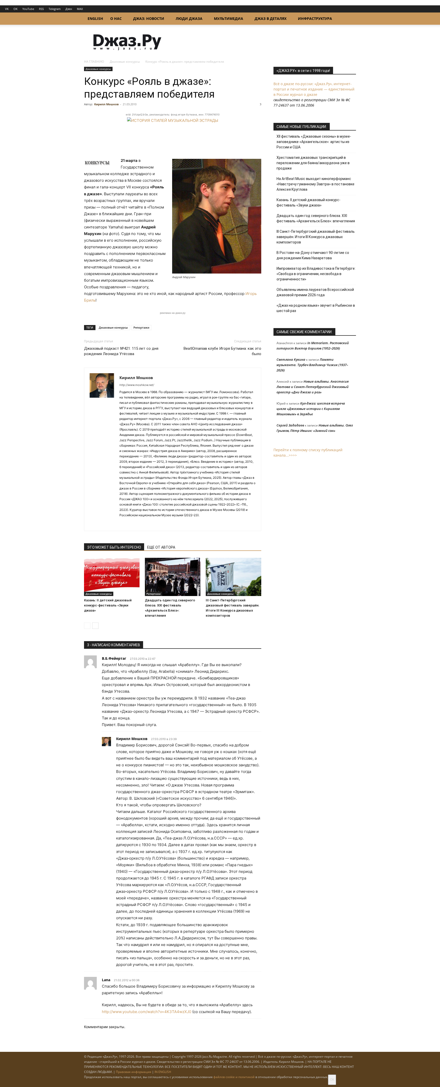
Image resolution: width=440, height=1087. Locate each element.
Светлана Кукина (291, 359)
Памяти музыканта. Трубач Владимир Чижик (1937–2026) (312, 364)
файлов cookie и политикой (234, 1077)
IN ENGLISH (163, 1072)
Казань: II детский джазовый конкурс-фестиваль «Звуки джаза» (108, 605)
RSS (41, 9)
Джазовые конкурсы (125, 61)
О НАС (116, 18)
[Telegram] (123, 524)
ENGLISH (95, 18)
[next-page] (95, 626)
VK (7, 9)
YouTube (28, 9)
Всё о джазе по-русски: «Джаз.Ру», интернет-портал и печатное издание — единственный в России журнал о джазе (313, 89)
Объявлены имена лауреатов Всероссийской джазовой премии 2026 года (315, 292)
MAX (80, 9)
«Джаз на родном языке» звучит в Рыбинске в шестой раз (316, 308)
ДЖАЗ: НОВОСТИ (148, 18)
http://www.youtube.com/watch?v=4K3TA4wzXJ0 (146, 1011)
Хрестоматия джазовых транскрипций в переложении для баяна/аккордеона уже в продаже (313, 163)
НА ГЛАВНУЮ (94, 61)
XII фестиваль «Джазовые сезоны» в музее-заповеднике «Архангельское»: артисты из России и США (314, 141)
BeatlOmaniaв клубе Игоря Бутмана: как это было (222, 351)
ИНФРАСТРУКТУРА (315, 18)
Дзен (68, 9)
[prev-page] (87, 626)
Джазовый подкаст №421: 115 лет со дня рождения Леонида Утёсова (121, 351)
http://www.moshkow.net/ (136, 385)
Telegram (55, 9)
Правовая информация (133, 1072)
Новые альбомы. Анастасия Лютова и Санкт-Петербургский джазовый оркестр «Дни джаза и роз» (313, 386)
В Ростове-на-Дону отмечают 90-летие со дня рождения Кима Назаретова (313, 255)
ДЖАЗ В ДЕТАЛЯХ (270, 18)
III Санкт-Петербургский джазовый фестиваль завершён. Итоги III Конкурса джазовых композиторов (316, 236)
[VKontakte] (133, 524)
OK (15, 9)
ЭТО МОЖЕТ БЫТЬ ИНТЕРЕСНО (114, 547)
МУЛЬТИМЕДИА (228, 18)
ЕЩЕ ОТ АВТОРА (161, 547)
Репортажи (141, 327)
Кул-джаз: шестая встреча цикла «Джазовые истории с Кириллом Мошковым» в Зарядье (311, 408)
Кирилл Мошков (106, 104)
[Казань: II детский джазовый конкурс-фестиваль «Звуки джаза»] (112, 577)
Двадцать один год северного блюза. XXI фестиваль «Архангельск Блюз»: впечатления (316, 218)
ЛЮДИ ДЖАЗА (189, 18)
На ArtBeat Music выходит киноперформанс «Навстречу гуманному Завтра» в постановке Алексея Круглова (315, 184)
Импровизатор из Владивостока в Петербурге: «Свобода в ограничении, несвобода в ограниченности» (316, 273)
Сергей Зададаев (290, 425)
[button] (350, 19)
